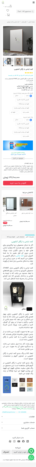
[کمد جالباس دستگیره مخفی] (10, 204)
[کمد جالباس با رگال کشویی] (18, 41)
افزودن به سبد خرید (18, 183)
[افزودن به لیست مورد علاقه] (31, 28)
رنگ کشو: (30, 117)
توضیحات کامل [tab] (30, 237)
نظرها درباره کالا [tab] (11, 237)
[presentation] (32, 211)
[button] (5, 62)
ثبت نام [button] (7, 7)
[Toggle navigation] (20, 2)
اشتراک (6, 452)
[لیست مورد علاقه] (7, 10)
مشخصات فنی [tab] (20, 237)
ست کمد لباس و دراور (27, 213)
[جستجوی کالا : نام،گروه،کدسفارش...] (33, 11)
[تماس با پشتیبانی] (31, 457)
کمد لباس (20, 256)
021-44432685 (22, 412)
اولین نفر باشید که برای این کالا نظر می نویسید (20, 75)
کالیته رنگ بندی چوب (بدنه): (25, 93)
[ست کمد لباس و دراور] (26, 204)
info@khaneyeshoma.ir (8, 412)
